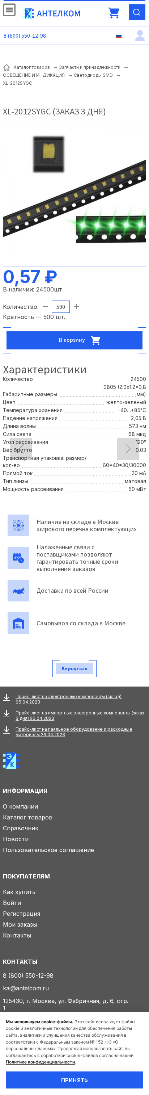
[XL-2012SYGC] (74, 193)
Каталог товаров (27, 817)
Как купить (19, 891)
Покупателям (26, 876)
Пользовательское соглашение (48, 849)
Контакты (17, 935)
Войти (12, 902)
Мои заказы (20, 924)
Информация (25, 790)
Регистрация (21, 913)
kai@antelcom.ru (26, 988)
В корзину (72, 340)
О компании (20, 806)
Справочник (20, 828)
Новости (16, 839)
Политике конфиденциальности (40, 1062)
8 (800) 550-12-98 (25, 35)
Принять (74, 1080)
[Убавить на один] (45, 306)
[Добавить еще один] (76, 306)
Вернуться (74, 668)
